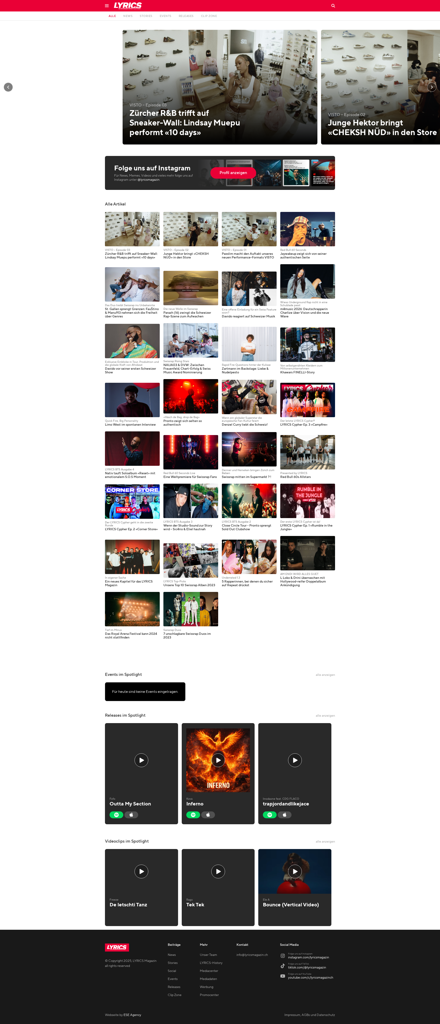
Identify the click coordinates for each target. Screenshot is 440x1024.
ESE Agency (132, 1015)
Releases (174, 987)
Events (173, 979)
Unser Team (208, 955)
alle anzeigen (325, 675)
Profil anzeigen (233, 172)
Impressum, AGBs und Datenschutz (309, 1015)
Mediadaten (208, 979)
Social (172, 971)
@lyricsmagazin (149, 180)
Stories (173, 963)
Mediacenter (209, 971)
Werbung (206, 987)
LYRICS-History (211, 963)
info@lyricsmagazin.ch (252, 955)
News (172, 955)
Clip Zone (175, 995)
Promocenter (209, 995)
